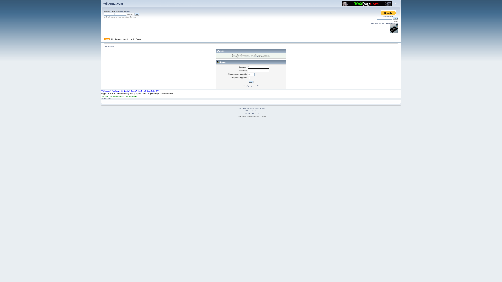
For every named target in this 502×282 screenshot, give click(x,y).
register (127, 11)
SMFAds (247, 110)
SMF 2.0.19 (242, 108)
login (121, 11)
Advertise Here (106, 99)
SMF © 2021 (250, 108)
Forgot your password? (251, 86)
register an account (251, 57)
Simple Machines (260, 108)
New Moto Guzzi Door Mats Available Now (384, 23)
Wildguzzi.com (113, 3)
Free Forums (255, 110)
